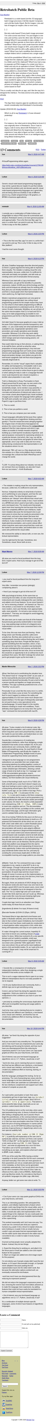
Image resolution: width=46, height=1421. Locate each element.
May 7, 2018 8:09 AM (36, 551)
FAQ (2, 99)
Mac (22, 141)
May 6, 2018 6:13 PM (36, 259)
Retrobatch (23, 113)
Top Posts (5, 1367)
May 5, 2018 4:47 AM (36, 154)
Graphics (14, 141)
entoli (37, 934)
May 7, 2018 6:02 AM (36, 479)
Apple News (5, 1378)
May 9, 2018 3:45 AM (36, 961)
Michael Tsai (30, 1420)
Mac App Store (39, 141)
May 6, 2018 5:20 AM (36, 177)
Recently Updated (7, 1371)
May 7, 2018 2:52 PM (36, 666)
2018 (43, 3)
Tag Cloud (5, 1365)
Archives (4, 1363)
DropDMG (9, 1401)
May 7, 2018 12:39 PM (35, 572)
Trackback (5, 1380)
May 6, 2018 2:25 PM (36, 234)
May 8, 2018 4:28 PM (36, 720)
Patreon (4, 1392)
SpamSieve (9, 1408)
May (38, 3)
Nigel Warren (7, 551)
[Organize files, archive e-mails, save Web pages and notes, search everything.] (4, 1404)
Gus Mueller (4, 15)
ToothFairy (9, 1412)
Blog (3, 1360)
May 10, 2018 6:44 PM (35, 1028)
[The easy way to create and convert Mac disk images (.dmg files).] (4, 1401)
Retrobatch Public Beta (17, 9)
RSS (37, 150)
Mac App (28, 141)
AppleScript (5, 141)
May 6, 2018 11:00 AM (35, 206)
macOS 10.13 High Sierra (9, 143)
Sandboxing (32, 143)
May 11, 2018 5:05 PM (35, 1190)
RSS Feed (5, 1373)
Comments (13, 1373)
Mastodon (5, 1376)
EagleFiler (9, 1404)
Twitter (43, 150)
